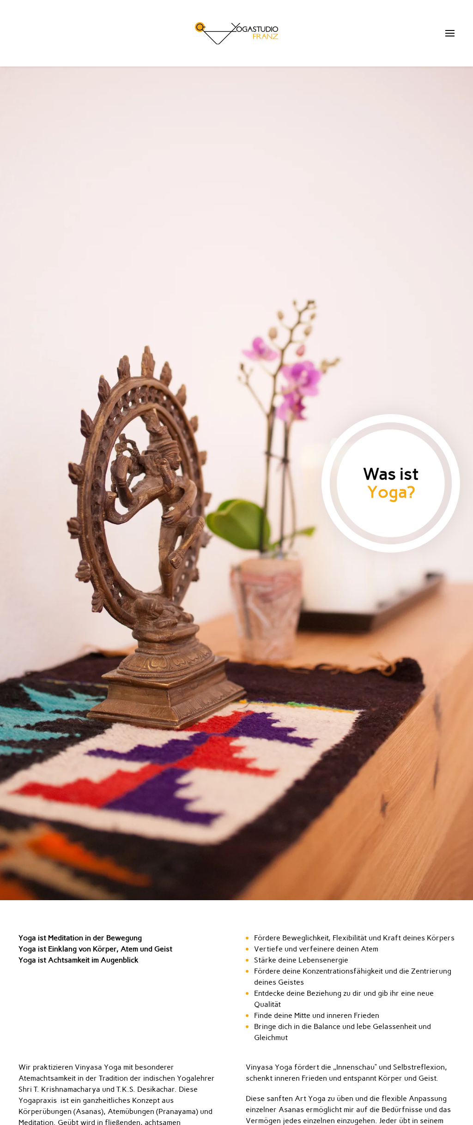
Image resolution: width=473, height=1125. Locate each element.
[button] (450, 33)
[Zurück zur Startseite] (236, 33)
